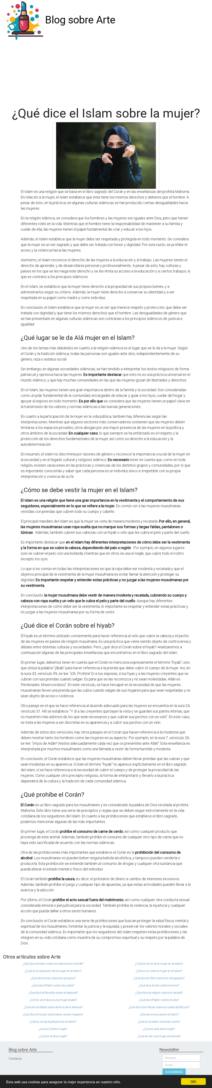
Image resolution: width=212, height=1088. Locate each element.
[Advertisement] (106, 71)
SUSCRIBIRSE (174, 1072)
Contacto (15, 1058)
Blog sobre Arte (80, 20)
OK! (193, 1081)
